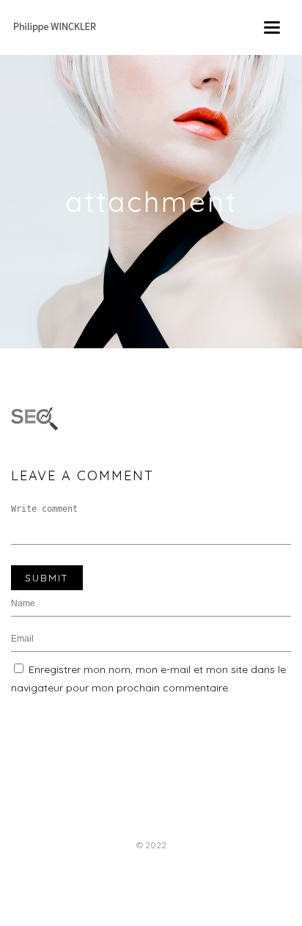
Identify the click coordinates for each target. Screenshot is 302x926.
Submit (47, 578)
